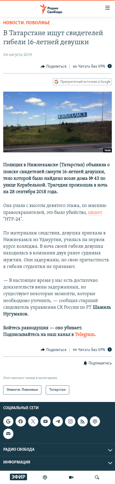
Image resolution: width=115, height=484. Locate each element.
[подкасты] (45, 477)
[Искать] (97, 477)
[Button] (53, 66)
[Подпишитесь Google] (8, 421)
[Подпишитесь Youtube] (45, 421)
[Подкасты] (95, 421)
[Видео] (71, 477)
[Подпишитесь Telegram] (58, 421)
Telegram (84, 334)
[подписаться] (8, 434)
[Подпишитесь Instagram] (70, 421)
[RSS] (83, 421)
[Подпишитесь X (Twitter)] (33, 421)
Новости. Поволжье (26, 23)
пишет (95, 212)
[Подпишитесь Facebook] (21, 421)
